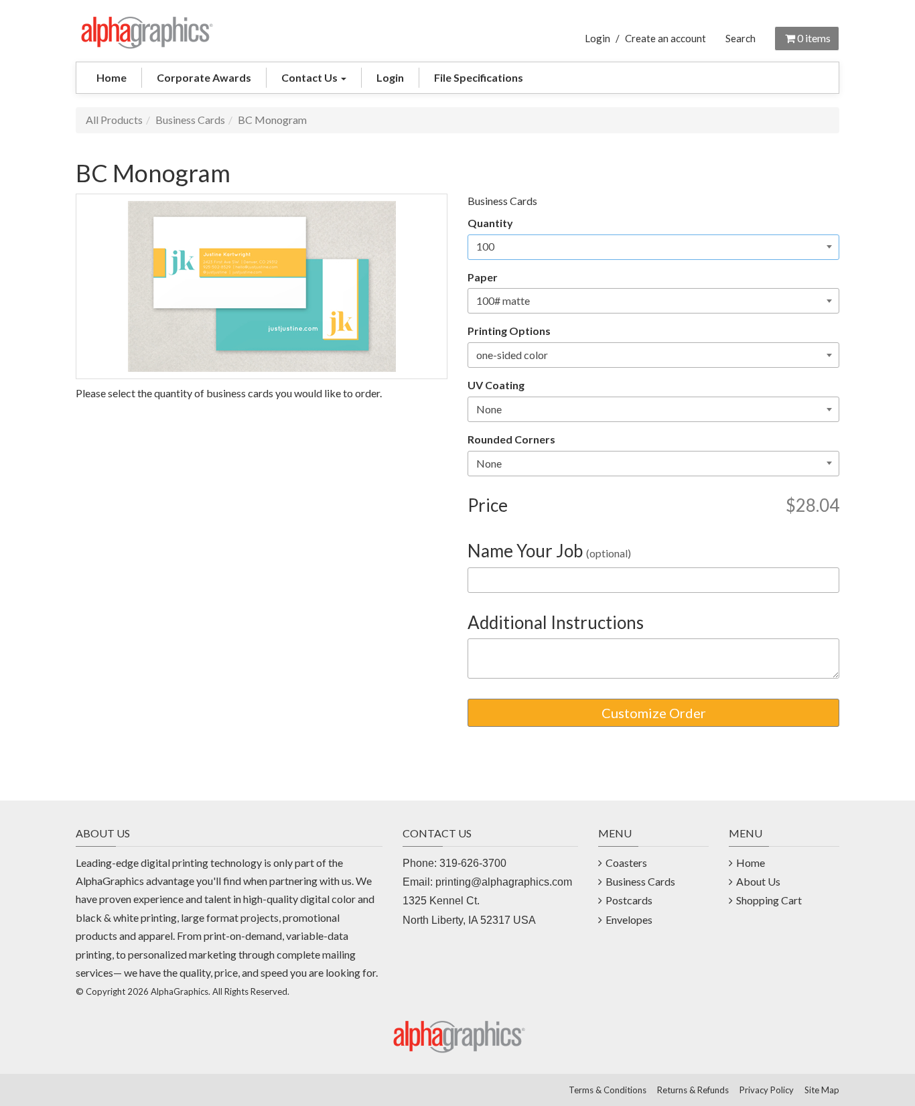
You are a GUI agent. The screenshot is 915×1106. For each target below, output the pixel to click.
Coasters (626, 862)
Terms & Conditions (607, 1090)
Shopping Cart (769, 900)
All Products (114, 119)
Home (111, 77)
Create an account (665, 38)
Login (597, 38)
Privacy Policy (767, 1090)
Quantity (490, 222)
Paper (483, 277)
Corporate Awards (204, 77)
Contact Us (310, 77)
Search (740, 38)
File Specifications (478, 77)
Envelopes (629, 919)
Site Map (821, 1090)
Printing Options (509, 330)
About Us (758, 881)
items (814, 37)
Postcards (629, 900)
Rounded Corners (511, 439)
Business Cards (190, 119)
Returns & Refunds (693, 1090)
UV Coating (496, 384)
